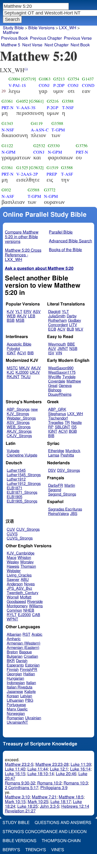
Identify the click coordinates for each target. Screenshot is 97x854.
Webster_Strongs (21, 418)
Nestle (76, 423)
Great (52, 386)
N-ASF (8, 196)
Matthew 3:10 (17, 797)
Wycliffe (54, 377)
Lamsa (53, 455)
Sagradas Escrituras (65, 509)
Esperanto (15, 665)
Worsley (27, 562)
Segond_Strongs (62, 494)
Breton (12, 652)
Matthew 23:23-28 (52, 764)
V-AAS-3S (25, 107)
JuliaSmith (56, 316)
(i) (26, 68)
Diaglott (54, 312)
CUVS (12, 534)
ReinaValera (58, 514)
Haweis (13, 566)
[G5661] (36, 101)
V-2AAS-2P (27, 174)
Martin (69, 486)
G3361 (7, 101)
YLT (18, 312)
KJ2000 (22, 372)
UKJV (35, 372)
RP (51, 427)
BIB (30, 353)
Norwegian (16, 714)
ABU (25, 580)
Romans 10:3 (76, 783)
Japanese (15, 692)
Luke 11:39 (81, 764)
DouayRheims (59, 394)
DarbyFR (55, 486)
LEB (31, 316)
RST (26, 634)
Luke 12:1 (59, 769)
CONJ (44, 85)
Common (14, 610)
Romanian (15, 718)
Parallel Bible (61, 232)
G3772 (50, 190)
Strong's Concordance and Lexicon (45, 832)
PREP (52, 174)
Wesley (13, 562)
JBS (73, 514)
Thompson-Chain (61, 841)
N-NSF (8, 130)
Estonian (32, 665)
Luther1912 (16, 479)
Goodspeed (16, 602)
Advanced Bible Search (70, 241)
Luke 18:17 (60, 802)
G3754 (73, 79)
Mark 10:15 (15, 802)
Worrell (13, 597)
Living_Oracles (19, 575)
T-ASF (67, 174)
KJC (10, 372)
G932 (6, 190)
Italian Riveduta (19, 687)
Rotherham (57, 321)
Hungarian (15, 678)
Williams (36, 606)
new (34, 409)
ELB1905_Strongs (22, 501)
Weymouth (57, 344)
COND (88, 85)
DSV (52, 471)
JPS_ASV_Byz (19, 588)
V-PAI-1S (17, 85)
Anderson (15, 584)
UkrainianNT (17, 722)
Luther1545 (16, 471)
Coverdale (56, 381)
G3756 (81, 145)
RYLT (12, 615)
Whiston (24, 558)
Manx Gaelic (17, 709)
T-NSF (68, 107)
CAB (36, 615)
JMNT (62, 349)
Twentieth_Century (22, 593)
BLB (70, 329)
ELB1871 (14, 488)
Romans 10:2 (49, 783)
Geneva (65, 386)
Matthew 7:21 (44, 797)
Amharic (14, 639)
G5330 (53, 145)
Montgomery (17, 606)
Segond (54, 490)
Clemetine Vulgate (22, 455)
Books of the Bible (65, 250)
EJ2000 (24, 615)
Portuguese (16, 705)
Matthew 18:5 (71, 797)
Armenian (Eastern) (23, 648)
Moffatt (25, 597)
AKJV (22, 316)
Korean (13, 696)
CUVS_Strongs (20, 538)
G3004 (14, 79)
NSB (73, 349)
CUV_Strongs (28, 529)
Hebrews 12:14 (75, 806)
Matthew (73, 381)
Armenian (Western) (23, 643)
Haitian (29, 674)
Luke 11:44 (37, 769)
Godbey (74, 321)
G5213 (59, 79)
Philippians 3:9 (54, 788)
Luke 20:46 (66, 774)
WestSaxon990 (60, 368)
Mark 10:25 (38, 802)
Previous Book (14, 38)
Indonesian (16, 683)
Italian (31, 683)
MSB (20, 321)
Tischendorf (58, 418)
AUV (52, 349)
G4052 (22, 101)
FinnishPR (28, 670)
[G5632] (36, 167)
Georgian (14, 674)
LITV (73, 325)
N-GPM (9, 152)
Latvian (26, 696)
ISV (51, 353)
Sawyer (13, 580)
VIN (59, 353)
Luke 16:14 (80, 769)
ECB (52, 329)
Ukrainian (33, 718)
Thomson (28, 566)
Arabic (37, 634)
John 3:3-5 (49, 806)
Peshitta (67, 455)
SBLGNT (62, 427)
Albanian (14, 634)
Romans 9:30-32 (20, 783)
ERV (28, 312)
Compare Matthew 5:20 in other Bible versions (22, 237)
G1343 (7, 123)
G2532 (39, 145)
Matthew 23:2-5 (19, 764)
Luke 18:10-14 (40, 774)
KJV (10, 312)
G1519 (52, 167)
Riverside (35, 602)
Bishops (54, 390)
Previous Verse (78, 38)
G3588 (68, 101)
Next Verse (32, 45)
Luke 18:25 (27, 806)
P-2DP (59, 85)
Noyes (29, 584)
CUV (11, 529)
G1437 (88, 79)
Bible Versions (41, 28)
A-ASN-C (40, 130)
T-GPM (58, 130)
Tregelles (55, 423)
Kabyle (30, 692)
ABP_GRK (57, 409)
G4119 (36, 123)
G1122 (7, 145)
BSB (10, 321)
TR (67, 423)
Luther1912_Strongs (24, 484)
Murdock (72, 451)
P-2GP (52, 107)
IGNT (11, 353)
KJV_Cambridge (20, 553)
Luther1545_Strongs (24, 475)
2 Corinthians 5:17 (21, 788)
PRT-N (8, 107)
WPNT (12, 619)
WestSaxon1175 (62, 372)
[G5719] (28, 79)
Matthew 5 (10, 45)
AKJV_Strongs (19, 431)
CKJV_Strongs (19, 436)
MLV (79, 329)
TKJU (26, 377)
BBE (71, 344)
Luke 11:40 (15, 769)
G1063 (44, 79)
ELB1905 (14, 497)
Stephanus (57, 414)
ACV (61, 329)
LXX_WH (75, 414)
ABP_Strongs (18, 409)
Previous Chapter (46, 38)
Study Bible (13, 28)
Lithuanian (15, 700)
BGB (73, 431)
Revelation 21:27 (20, 811)
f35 (74, 427)
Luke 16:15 (15, 774)
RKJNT (13, 377)
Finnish (13, 670)
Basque (25, 652)
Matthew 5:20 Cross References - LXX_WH (23, 255)
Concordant (58, 325)
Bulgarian (15, 656)
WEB (11, 316)
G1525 (22, 167)
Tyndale (69, 377)
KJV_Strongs (18, 414)
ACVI (21, 353)
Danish (21, 661)
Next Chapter (56, 45)
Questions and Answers (63, 823)
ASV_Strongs (18, 423)
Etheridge (56, 451)
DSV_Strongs (68, 471)
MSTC (12, 368)
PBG (29, 700)
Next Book (80, 45)
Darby (72, 316)
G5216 (52, 101)
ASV (37, 312)
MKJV (24, 368)
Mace (11, 558)
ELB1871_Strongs (22, 493)
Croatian (31, 656)
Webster (14, 571)
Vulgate (13, 451)
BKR (11, 661)
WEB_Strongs (19, 427)
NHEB (28, 610)
